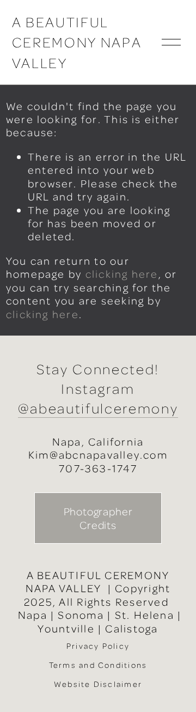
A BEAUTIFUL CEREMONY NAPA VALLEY (77, 42)
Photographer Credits (98, 518)
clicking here (121, 274)
